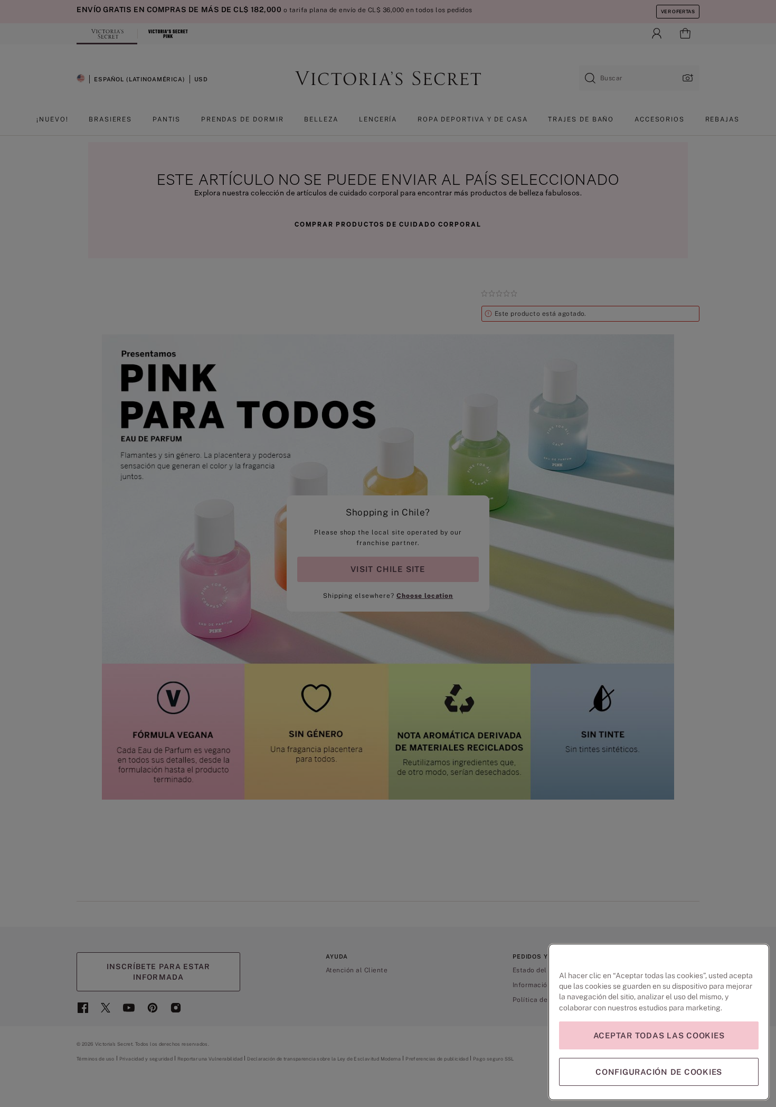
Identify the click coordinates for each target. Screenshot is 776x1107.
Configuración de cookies (658, 1071)
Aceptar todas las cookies (659, 1035)
